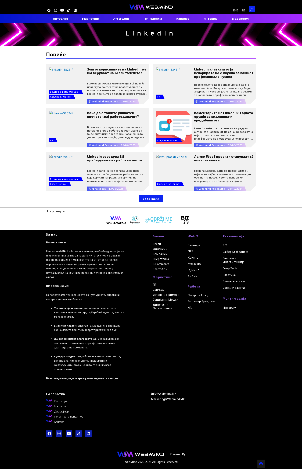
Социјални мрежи (60, 96)
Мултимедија (234, 298)
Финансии (160, 249)
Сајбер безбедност (168, 184)
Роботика (229, 275)
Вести (157, 244)
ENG (235, 10)
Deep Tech (230, 268)
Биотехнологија (234, 281)
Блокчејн (194, 245)
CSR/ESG (158, 290)
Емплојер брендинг (201, 301)
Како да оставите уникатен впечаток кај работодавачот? (113, 114)
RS (243, 10)
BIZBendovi (240, 18)
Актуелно (60, 18)
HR (158, 96)
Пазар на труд (58, 184)
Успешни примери (166, 295)
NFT (190, 251)
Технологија (152, 18)
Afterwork (121, 18)
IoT (225, 245)
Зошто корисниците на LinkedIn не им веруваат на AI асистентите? (116, 71)
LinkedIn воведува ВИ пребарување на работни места (114, 158)
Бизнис (159, 236)
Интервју (211, 18)
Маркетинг (90, 18)
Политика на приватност (69, 416)
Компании (160, 254)
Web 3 (193, 236)
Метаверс (194, 264)
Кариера (183, 18)
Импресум (60, 401)
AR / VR (192, 276)
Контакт (59, 421)
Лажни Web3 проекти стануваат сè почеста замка (224, 158)
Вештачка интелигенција (64, 91)
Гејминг (193, 270)
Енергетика (161, 259)
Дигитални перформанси (162, 306)
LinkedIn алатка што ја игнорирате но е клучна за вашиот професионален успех (223, 73)
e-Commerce (161, 264)
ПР (155, 284)
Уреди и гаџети (234, 288)
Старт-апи (160, 269)
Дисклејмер (61, 411)
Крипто (193, 257)
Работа (194, 286)
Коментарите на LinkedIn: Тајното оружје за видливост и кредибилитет (223, 116)
